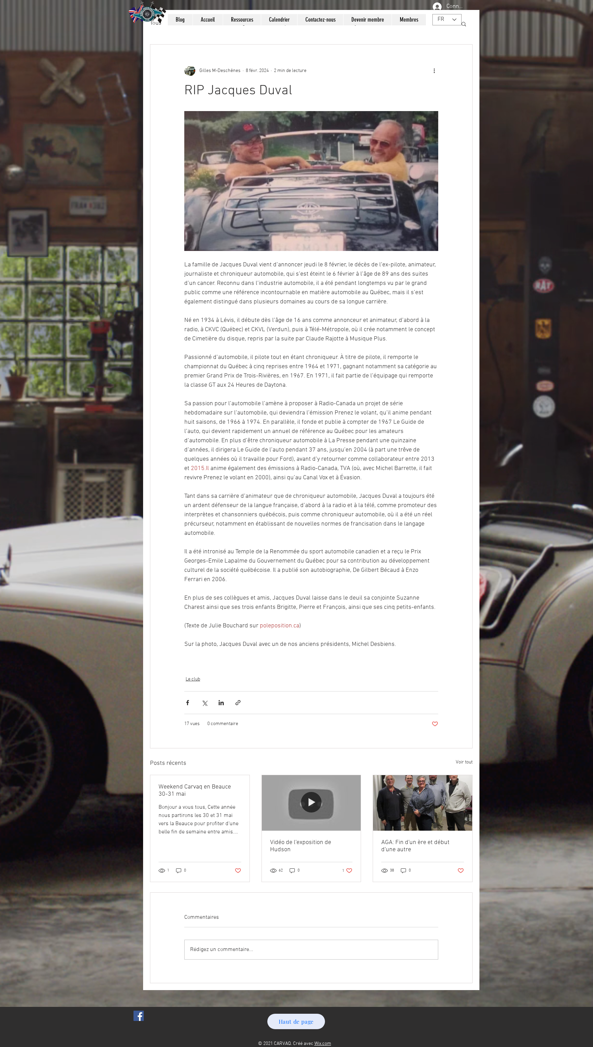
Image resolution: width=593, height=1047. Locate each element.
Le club (193, 679)
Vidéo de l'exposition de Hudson (300, 846)
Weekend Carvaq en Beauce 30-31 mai (195, 790)
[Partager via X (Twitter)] (204, 702)
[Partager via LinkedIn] (221, 702)
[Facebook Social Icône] (138, 1016)
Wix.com (322, 1044)
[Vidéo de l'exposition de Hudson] (311, 803)
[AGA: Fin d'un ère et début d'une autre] (422, 803)
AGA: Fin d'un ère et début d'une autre (415, 846)
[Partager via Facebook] (187, 702)
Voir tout (464, 762)
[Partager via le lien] (238, 702)
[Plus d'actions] (434, 71)
